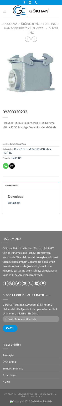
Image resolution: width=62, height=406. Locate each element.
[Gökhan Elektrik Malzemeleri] (31, 11)
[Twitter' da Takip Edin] (18, 283)
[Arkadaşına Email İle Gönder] (12, 166)
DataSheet (14, 202)
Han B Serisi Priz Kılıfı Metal (24, 28)
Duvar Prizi (19, 149)
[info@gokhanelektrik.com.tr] (30, 2)
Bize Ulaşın (9, 375)
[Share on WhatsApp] (6, 166)
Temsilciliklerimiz (13, 368)
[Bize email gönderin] (24, 283)
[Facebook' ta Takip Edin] (6, 283)
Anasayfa (8, 355)
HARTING (49, 23)
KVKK (6, 381)
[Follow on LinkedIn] (37, 283)
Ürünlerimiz (30, 23)
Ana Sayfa (10, 23)
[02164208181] (36, 2)
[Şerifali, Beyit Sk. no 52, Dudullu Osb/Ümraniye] (25, 2)
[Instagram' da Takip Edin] (12, 283)
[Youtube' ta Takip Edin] (43, 283)
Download (12, 185)
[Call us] (30, 283)
